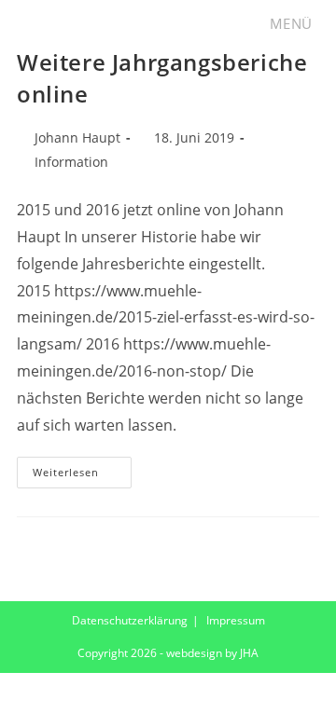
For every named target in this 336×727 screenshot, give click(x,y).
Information (71, 162)
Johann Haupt (77, 137)
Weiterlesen (82, 475)
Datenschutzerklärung (130, 620)
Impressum (235, 620)
